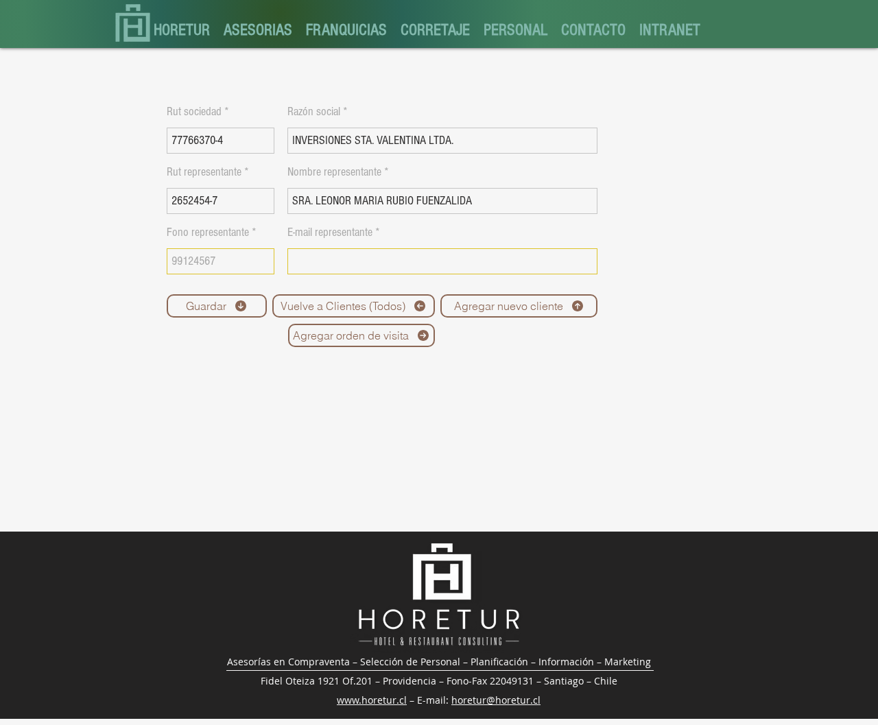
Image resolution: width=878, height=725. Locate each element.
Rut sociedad (194, 112)
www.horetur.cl (372, 699)
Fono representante (208, 232)
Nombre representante (334, 172)
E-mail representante (329, 232)
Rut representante (204, 172)
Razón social (313, 112)
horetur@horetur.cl (496, 699)
